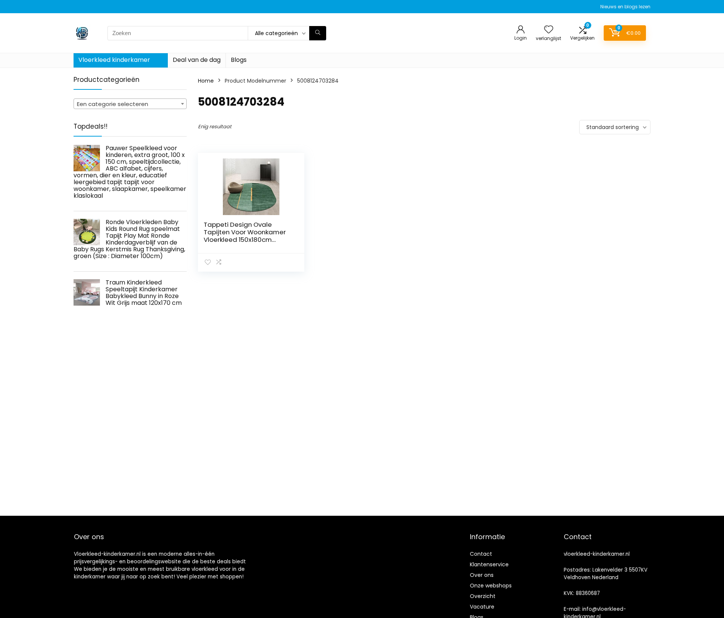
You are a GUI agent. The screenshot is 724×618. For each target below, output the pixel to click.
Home (206, 81)
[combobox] (130, 103)
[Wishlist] (548, 30)
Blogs (239, 59)
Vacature (482, 606)
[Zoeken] (317, 33)
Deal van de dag (197, 59)
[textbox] (130, 104)
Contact (481, 554)
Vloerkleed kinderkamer (114, 59)
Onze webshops (491, 585)
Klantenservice (489, 564)
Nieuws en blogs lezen (625, 6)
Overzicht (482, 596)
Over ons (482, 575)
